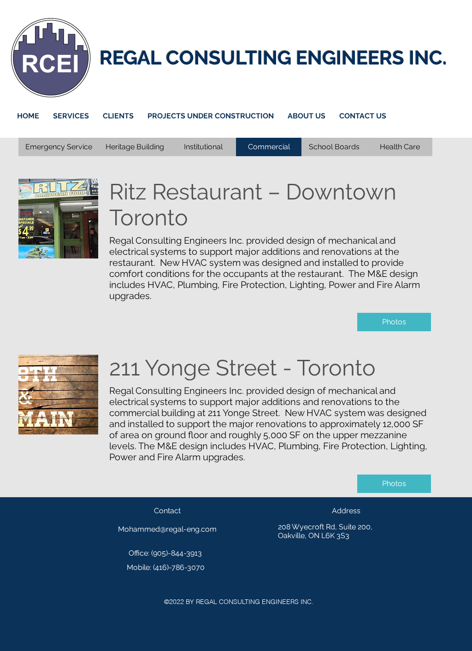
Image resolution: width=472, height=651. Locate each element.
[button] (268, 147)
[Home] (50, 58)
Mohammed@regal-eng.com (167, 529)
